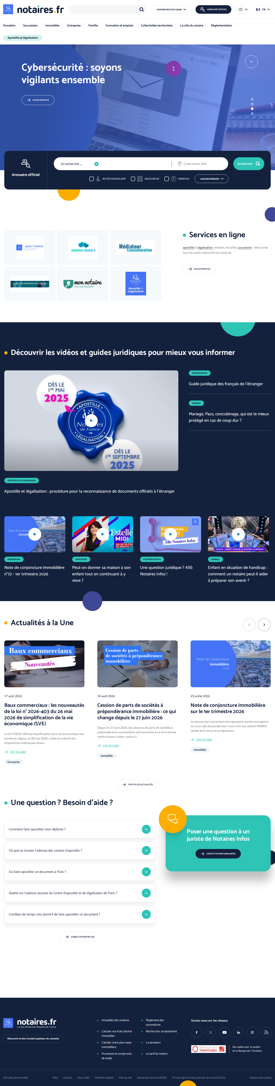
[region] (107, 9)
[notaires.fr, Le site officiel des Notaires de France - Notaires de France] (43, 1023)
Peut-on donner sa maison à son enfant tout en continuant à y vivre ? (101, 574)
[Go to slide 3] (252, 108)
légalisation (205, 247)
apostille (188, 247)
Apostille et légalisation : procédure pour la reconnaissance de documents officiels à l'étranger (89, 491)
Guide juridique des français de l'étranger (226, 384)
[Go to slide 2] (252, 104)
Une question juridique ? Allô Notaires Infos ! (166, 571)
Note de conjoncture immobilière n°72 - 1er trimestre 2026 (34, 571)
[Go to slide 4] (252, 113)
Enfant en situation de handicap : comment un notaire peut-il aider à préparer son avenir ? (238, 574)
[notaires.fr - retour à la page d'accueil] (33, 9)
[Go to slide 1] (252, 99)
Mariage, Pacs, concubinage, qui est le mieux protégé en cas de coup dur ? (229, 417)
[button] (171, 9)
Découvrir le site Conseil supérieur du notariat (33, 1039)
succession (245, 247)
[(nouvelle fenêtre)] (29, 283)
